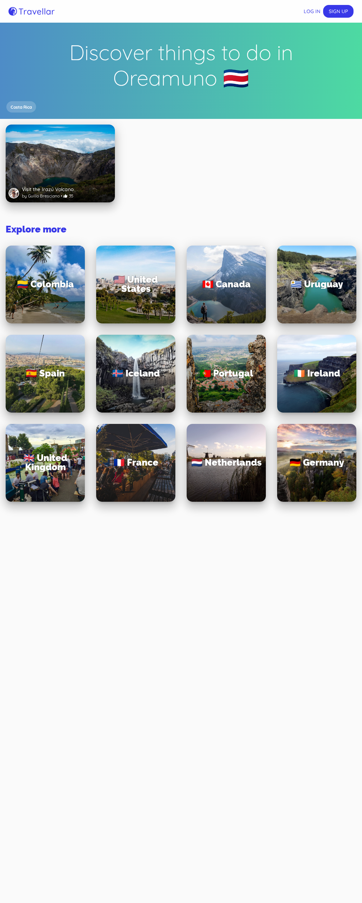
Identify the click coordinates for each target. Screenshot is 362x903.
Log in (312, 11)
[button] (21, 107)
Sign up (338, 11)
